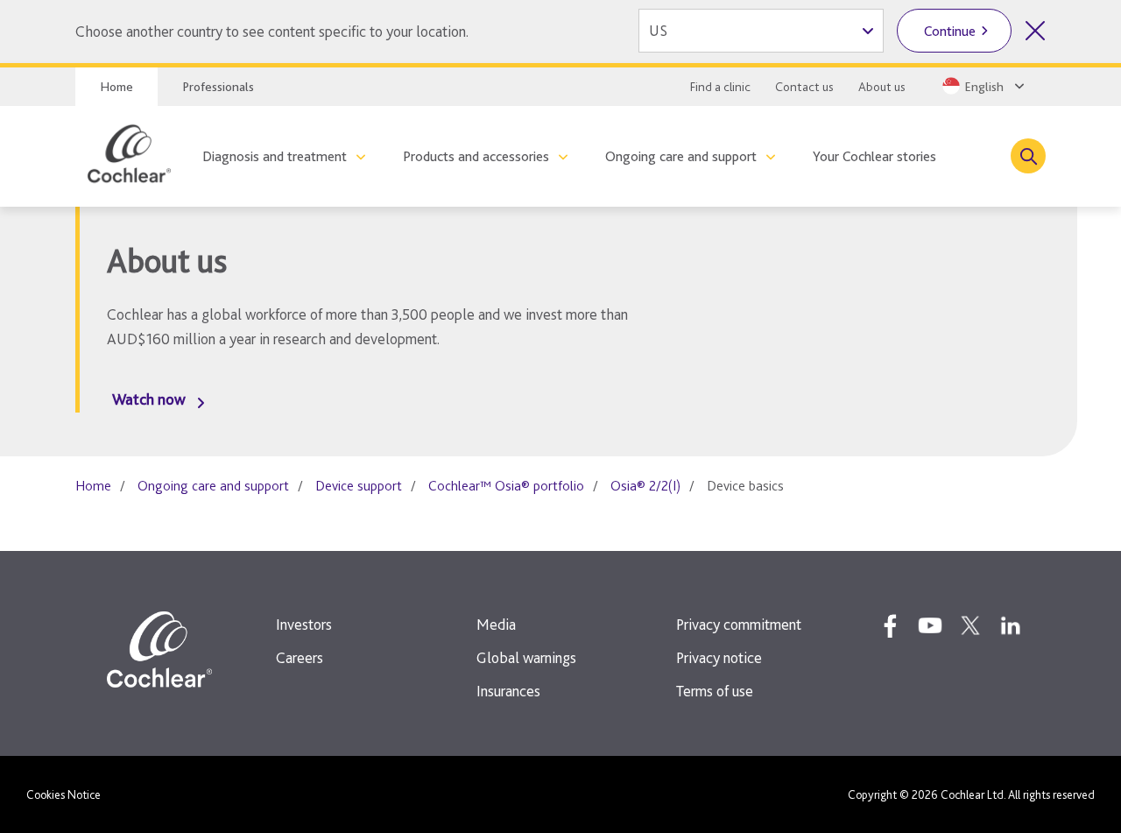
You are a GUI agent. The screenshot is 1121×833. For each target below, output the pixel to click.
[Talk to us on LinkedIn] (1011, 625)
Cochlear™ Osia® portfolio (506, 485)
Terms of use (714, 690)
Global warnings (526, 657)
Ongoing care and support (681, 156)
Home (116, 87)
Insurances (508, 690)
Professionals (218, 87)
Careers (299, 657)
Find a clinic (720, 87)
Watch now (149, 399)
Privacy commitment (738, 624)
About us (882, 87)
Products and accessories (476, 156)
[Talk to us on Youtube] (930, 625)
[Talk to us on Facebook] (890, 625)
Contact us (804, 87)
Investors (304, 624)
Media (496, 624)
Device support (358, 485)
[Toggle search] (1028, 155)
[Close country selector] (1035, 30)
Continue (950, 31)
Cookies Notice (63, 794)
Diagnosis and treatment (274, 156)
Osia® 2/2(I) (645, 485)
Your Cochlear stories (874, 156)
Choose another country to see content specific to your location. (272, 31)
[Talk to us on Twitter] (970, 625)
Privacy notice (719, 657)
